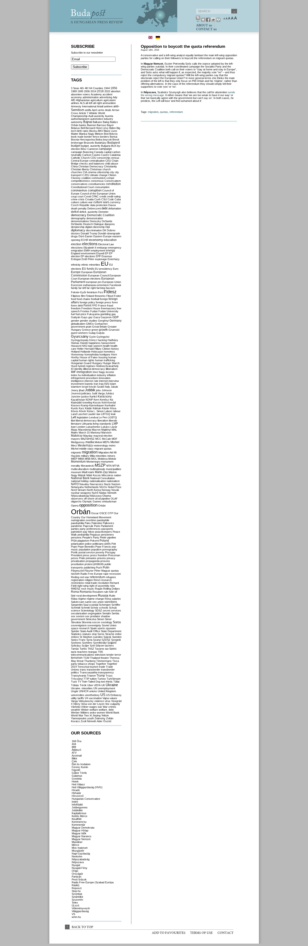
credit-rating (114, 196)
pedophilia (83, 534)
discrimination (94, 230)
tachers (109, 645)
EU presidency (103, 268)
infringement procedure (84, 378)
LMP (115, 423)
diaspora (109, 224)
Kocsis (97, 402)
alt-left (88, 103)
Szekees (76, 642)
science (75, 610)
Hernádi (89, 348)
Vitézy (76, 703)
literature (76, 423)
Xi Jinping (95, 715)
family (74, 288)
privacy (111, 558)
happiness (95, 343)
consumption (102, 187)
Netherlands (91, 487)
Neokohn (77, 856)
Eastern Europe (102, 236)
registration (77, 580)
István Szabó (96, 386)
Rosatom (97, 591)
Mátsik (82, 475)
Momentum (78, 461)
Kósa (113, 408)
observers (77, 498)
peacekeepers (103, 531)
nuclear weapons (81, 492)
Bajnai (87, 122)
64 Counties (96, 88)
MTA (109, 465)
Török (83, 685)
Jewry (74, 390)
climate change (99, 175)
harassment (108, 343)
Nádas (103, 492)
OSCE (103, 513)
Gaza (96, 317)
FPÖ (94, 305)
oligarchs (76, 501)
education (110, 240)
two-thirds (107, 681)
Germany (115, 320)
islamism (76, 386)
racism (75, 573)
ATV (74, 752)
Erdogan (76, 259)
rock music (87, 588)
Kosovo (75, 405)
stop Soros (98, 634)
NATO (75, 484)
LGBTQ (112, 417)
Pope (74, 546)
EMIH (87, 250)
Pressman (114, 555)
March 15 (84, 432)
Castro (105, 154)
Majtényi (106, 429)
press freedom (98, 555)
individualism (89, 375)
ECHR (84, 239)
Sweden (117, 636)
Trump (100, 675)
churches (76, 172)
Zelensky (100, 718)
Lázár (113, 426)
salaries (116, 598)
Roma (75, 591)
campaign (105, 149)
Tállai (116, 681)
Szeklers (87, 642)
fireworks (100, 295)
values (113, 698)
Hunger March (111, 363)
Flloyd (109, 295)
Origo (75, 870)
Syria (89, 639)
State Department (111, 631)
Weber (85, 709)
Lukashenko (93, 426)
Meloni (98, 442)
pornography (109, 549)
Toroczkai (83, 666)
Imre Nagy (99, 372)
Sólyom (100, 645)
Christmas (96, 169)
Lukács (105, 426)
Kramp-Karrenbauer (92, 405)
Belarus (75, 128)
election (76, 244)
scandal (93, 604)
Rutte (112, 595)
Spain (93, 628)
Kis (111, 399)
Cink (74, 761)
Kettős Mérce (79, 816)
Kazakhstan (78, 399)
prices (74, 558)
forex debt (77, 305)
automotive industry (101, 118)
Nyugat (76, 865)
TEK (100, 651)
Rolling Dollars (111, 588)
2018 (100, 91)
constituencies (96, 184)
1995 (80, 91)
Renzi (97, 580)
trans (83, 669)
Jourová (76, 393)
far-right (91, 288)
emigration (77, 250)
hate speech (95, 345)
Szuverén (77, 899)
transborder (93, 669)
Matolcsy (77, 435)
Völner (85, 706)
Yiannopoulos (79, 718)
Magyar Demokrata (83, 827)
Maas (74, 429)
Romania (86, 591)
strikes (75, 636)
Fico (100, 292)
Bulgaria (105, 145)
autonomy (77, 122)
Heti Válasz (78, 784)
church (107, 169)
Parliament (107, 526)
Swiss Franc (78, 639)
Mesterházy (85, 445)
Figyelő (76, 770)
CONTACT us (206, 29)
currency (115, 202)
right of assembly (99, 585)
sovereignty (94, 625)
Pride (82, 558)
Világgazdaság (80, 911)
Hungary (97, 363)
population (84, 549)
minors (111, 455)
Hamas (75, 343)
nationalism (113, 481)
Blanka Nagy (86, 133)
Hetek (75, 781)
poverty (100, 552)
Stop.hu (76, 891)
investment (77, 383)
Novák (115, 489)
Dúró (81, 236)
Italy (107, 386)
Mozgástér (78, 850)
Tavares (99, 648)
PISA (74, 540)
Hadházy (113, 340)
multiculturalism (80, 469)
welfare (94, 709)
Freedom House (90, 308)
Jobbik (90, 390)
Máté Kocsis (93, 475)
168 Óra (76, 741)
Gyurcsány (80, 336)
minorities (101, 455)
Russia (103, 595)
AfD (73, 100)
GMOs (90, 323)
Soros (117, 622)
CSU (104, 199)
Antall (100, 106)
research (106, 580)
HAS (84, 345)
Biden (112, 128)
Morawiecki (87, 465)
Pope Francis (103, 546)
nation (117, 475)
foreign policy (87, 302)
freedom (76, 308)
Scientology (87, 610)
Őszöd (107, 721)
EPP (98, 256)
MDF (114, 438)
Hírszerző (77, 795)
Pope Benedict (86, 546)
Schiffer (115, 604)
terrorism (77, 657)
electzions (77, 247)
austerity (99, 116)
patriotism (76, 531)
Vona (84, 703)
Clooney (76, 178)
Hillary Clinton (102, 348)
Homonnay (77, 354)
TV (79, 681)
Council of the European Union (98, 193)
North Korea (94, 489)
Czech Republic (80, 205)
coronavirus (79, 190)
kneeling (87, 402)
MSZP (100, 465)
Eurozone (76, 285)
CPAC (95, 196)
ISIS (106, 383)
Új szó (75, 905)
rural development (86, 595)
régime (82, 598)
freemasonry (108, 308)
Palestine (96, 523)
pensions (76, 537)
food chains (83, 299)
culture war (86, 202)
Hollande (85, 351)
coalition (86, 178)
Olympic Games (91, 501)
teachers (82, 651)
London (81, 426)
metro (112, 445)
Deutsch (88, 224)
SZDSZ (106, 639)
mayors (75, 438)
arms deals (104, 110)
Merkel (114, 442)
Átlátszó (76, 749)
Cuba (118, 199)
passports (107, 528)
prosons (105, 561)
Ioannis (88, 383)
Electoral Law (106, 244)
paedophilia (77, 523)
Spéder (75, 631)
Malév (74, 432)
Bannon (91, 125)
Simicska (91, 619)
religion (89, 580)
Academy (96, 94)
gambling (105, 314)
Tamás (75, 648)
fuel (73, 314)
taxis (74, 651)
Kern (96, 399)
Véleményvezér (81, 908)
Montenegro (93, 461)
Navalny (84, 484)
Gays (84, 317)
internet (103, 380)
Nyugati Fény (79, 868)
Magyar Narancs (81, 836)
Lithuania (87, 423)
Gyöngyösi (102, 336)
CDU (93, 157)
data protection (99, 205)
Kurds (74, 408)
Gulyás (100, 332)
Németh (111, 492)
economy (96, 240)
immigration (84, 372)
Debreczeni (94, 208)
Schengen (105, 604)
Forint (87, 305)
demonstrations (80, 221)
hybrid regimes (86, 366)
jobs (98, 390)
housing (103, 357)
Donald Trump (89, 233)
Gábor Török (79, 772)
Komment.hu (79, 821)
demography (78, 218)
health (106, 345)
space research (80, 628)
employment (98, 250)
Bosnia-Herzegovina (83, 139)
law (98, 414)
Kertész (104, 399)
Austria (109, 116)
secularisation (79, 613)
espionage (101, 259)
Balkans (97, 122)
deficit (75, 211)
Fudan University (108, 311)
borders (104, 136)
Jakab (114, 386)
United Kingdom (107, 691)
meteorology (101, 445)
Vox (107, 703)
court (80, 196)
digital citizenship (95, 227)
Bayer (110, 125)
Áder (100, 721)
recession (115, 573)
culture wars (101, 202)
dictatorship (77, 227)
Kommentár (78, 824)
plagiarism (83, 540)
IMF (73, 372)
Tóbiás (75, 685)
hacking (102, 340)
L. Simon (99, 411)
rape (106, 573)
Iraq (101, 383)
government (78, 326)
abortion (115, 91)
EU (105, 264)
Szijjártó (111, 642)
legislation (82, 417)
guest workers (79, 332)
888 (74, 746)
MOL (94, 458)
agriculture (96, 100)
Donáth (102, 233)
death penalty (79, 208)
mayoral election (102, 435)
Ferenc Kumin (80, 767)
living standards (102, 423)
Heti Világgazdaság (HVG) (87, 787)
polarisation (77, 543)
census (115, 157)
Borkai (113, 136)
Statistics (76, 634)
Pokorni (94, 540)
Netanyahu (77, 487)
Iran (96, 383)
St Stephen (86, 636)
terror (118, 654)
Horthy (75, 357)
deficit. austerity (88, 211)
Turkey (101, 678)
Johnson (107, 390)
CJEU (85, 175)
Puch (99, 567)
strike (118, 634)
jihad (81, 390)
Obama (106, 495)
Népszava (96, 495)
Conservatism (112, 180)
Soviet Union (109, 625)
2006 (87, 91)
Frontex (85, 311)
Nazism (115, 484)
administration (91, 97)
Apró (94, 110)
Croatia (89, 199)
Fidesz (110, 291)
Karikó (93, 396)
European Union (111, 282)
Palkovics (108, 523)
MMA (81, 458)
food (73, 299)
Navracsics (96, 484)
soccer (96, 622)
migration (153, 111)
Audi (90, 116)
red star (84, 577)
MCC (98, 438)
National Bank (80, 478)
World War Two (80, 715)
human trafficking (105, 360)
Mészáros (107, 475)
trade (102, 666)
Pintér (103, 537)
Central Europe (80, 160)
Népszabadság (80, 495)
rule (106, 591)
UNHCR (84, 691)
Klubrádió (76, 402)
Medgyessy (78, 442)
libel (73, 420)
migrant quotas (103, 448)
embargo (102, 247)
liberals (113, 420)
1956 (113, 88)
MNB (87, 458)
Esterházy (114, 259)
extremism (102, 285)
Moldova (103, 458)
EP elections (88, 256)
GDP (115, 317)
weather (75, 709)
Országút (77, 873)
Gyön (92, 336)
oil (96, 498)
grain (88, 326)
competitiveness (80, 180)
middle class (86, 448)
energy (110, 250)
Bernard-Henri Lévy (97, 128)
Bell (83, 128)
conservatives (79, 184)
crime (74, 199)
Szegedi (116, 639)
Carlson (86, 154)
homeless (109, 351)
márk (91, 472)
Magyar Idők (79, 833)
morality (75, 465)
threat (80, 660)
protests (98, 564)
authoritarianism (80, 118)
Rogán (99, 588)
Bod (106, 133)
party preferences (90, 528)
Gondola (77, 778)
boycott (107, 139)
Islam (113, 383)
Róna (108, 598)
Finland (90, 295)
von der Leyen (96, 703)
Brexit (115, 139)
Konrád (111, 402)
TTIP (86, 678)
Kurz (81, 408)
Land (74, 414)
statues (86, 634)
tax (107, 648)
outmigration (78, 520)
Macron (96, 429)
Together (101, 663)
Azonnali (77, 755)
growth (103, 329)
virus (107, 701)
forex (115, 302)
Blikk (74, 758)
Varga (74, 701)
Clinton (112, 175)
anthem (108, 106)
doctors (75, 233)
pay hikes (88, 531)
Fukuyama (93, 314)
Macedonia (84, 429)
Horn (114, 354)
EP (106, 253)
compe (110, 178)
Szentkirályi (100, 642)
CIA (85, 172)
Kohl (104, 402)
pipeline (111, 537)
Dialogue (99, 224)
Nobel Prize (114, 487)
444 (74, 744)
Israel (85, 386)
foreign (104, 299)
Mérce (75, 844)
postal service (86, 552)
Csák (111, 199)
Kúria (90, 411)
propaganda (93, 561)
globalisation (78, 323)
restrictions (77, 582)
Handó (84, 343)
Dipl (107, 227)
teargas (92, 651)
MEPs (106, 442)
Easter (89, 236)
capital (107, 152)
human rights (86, 360)
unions (93, 691)
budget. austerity (90, 145)
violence (99, 701)
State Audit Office (90, 631)
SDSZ (98, 610)
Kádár (88, 408)
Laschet (82, 414)
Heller (80, 348)
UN (95, 688)
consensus (97, 180)
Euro (115, 268)
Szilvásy (76, 645)
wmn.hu (76, 916)
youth (90, 718)
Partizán (76, 876)
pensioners (107, 534)
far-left (82, 288)
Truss (109, 675)
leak (113, 414)
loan (73, 426)
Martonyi (95, 432)
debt (105, 208)
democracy (78, 215)
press (86, 555)
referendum (176, 111)
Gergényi (103, 320)
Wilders (84, 712)
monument (107, 461)
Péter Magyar (102, 570)
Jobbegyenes (80, 807)
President (76, 555)
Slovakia (76, 622)
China (74, 166)
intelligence (77, 380)
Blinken (99, 133)
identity (78, 368)
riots (112, 585)
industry (101, 375)
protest (88, 564)
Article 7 (83, 113)
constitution (113, 184)
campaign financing (82, 152)
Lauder (92, 414)
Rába (74, 598)
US (102, 695)
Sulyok (107, 636)
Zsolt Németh (88, 721)
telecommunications (82, 654)
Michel (74, 448)
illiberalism (111, 368)
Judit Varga (98, 393)
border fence (91, 136)
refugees (111, 577)
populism (96, 549)
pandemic (76, 526)
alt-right (97, 103)
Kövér (82, 411)
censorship (103, 157)
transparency (106, 672)
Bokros (113, 133)
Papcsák (88, 526)
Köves (74, 411)
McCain (106, 438)
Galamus (77, 775)
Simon (100, 619)
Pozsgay (110, 552)
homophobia (91, 354)
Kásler (105, 408)
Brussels (89, 142)
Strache (109, 634)
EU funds (88, 268)
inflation (111, 375)
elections (89, 244)
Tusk (74, 681)
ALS (82, 103)
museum (76, 472)
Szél (92, 645)
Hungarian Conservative (86, 798)
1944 (107, 88)
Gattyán (75, 317)
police (88, 543)
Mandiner (77, 842)
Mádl (84, 472)
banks (82, 125)
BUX (113, 145)
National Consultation (102, 478)
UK (103, 685)
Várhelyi (75, 706)
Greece (86, 329)
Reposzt (77, 888)
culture (75, 202)
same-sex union (94, 601)
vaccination (95, 698)
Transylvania (78, 675)
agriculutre (109, 100)
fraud (110, 305)
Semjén (106, 613)
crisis (81, 199)
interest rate (91, 380)
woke (93, 712)
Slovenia (86, 622)
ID (72, 368)
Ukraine (112, 685)
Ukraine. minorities (82, 688)
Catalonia (115, 154)
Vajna (106, 698)
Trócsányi (77, 678)
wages (93, 706)
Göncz (93, 340)
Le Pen (103, 417)
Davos (112, 205)
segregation (95, 613)
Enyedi (100, 253)
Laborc (108, 411)
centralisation (97, 160)
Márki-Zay (101, 472)
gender (75, 320)
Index (75, 801)
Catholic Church (80, 157)
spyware (111, 628)
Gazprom (106, 317)
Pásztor (89, 570)
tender (110, 654)
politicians (98, 543)
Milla (92, 455)
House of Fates (89, 357)
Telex (75, 902)
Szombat (77, 893)
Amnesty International (83, 106)
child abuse (111, 163)
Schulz (113, 607)
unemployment (106, 688)
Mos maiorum (80, 847)
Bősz (84, 148)
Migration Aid (105, 452)
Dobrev (111, 230)
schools (103, 607)
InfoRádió (77, 804)
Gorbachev (101, 323)
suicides (98, 636)
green (94, 329)
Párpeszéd (77, 570)
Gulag (92, 332)
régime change (95, 598)
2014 (93, 91)
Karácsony (105, 396)
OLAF (114, 498)
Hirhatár (76, 793)
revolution (103, 582)
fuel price (81, 314)
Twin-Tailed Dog (91, 681)
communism (98, 178)
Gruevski (114, 329)
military (85, 455)
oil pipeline (104, 498)
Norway (106, 489)
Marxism (106, 432)
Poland (104, 540)
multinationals (97, 469)
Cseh (97, 199)
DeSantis (107, 221)
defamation (114, 208)
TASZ (91, 648)
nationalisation (98, 481)
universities (77, 695)
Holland (75, 351)
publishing (89, 567)
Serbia (115, 613)
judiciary (86, 393)
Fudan (94, 311)
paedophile (103, 520)
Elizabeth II (89, 247)
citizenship (103, 172)
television (100, 654)
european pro (94, 282)
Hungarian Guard (81, 363)
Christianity (110, 166)
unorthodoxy (92, 695)
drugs (74, 236)
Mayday (88, 435)
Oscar (95, 513)
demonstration (94, 218)
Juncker (76, 396)
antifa (88, 110)
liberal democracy (86, 420)
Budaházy (101, 142)
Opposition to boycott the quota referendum (183, 46)
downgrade (113, 233)
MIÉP (74, 458)
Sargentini (77, 604)
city (112, 172)
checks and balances (91, 163)
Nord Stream (78, 489)
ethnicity (76, 264)
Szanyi (97, 639)
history (115, 348)
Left (73, 417)
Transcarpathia (88, 672)
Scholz (94, 607)
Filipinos (75, 295)
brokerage (77, 142)
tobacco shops (86, 663)
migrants (76, 452)
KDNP (89, 399)
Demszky (95, 221)
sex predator (92, 616)
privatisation (78, 561)
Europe (76, 272)
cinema (92, 172)
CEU (108, 160)
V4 (86, 698)
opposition (88, 505)
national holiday (80, 481)
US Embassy (114, 695)
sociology (106, 622)
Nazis (107, 484)
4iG (82, 88)
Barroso (101, 125)
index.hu (76, 375)
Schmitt (85, 607)
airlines (75, 103)
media (89, 442)
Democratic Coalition (101, 215)
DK (104, 230)
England (75, 253)
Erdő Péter (88, 259)
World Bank (112, 712)
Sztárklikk (77, 896)
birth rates (83, 130)
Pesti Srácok (79, 879)
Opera (74, 505)
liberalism (102, 420)
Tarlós (83, 648)
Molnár (112, 458)
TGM (86, 657)
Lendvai (93, 417)
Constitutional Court (82, 187)
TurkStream (114, 678)
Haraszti (76, 345)
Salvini (74, 601)
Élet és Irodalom (81, 764)
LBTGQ (105, 414)
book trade (77, 136)
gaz (90, 317)
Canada (98, 152)
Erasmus (107, 256)
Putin (106, 567)
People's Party (90, 537)
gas (113, 314)
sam (81, 601)
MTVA (115, 465)
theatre (105, 657)
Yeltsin (105, 715)
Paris (97, 526)
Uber (90, 685)
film (83, 295)
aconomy (76, 97)
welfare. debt (106, 709)
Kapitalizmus (79, 813)
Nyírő (95, 492)
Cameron (92, 148)
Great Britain (99, 326)
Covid (87, 196)
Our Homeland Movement (96, 517)
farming (100, 288)
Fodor (117, 295)
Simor (108, 619)
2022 (107, 91)
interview (114, 380)
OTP (110, 513)
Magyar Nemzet (81, 839)
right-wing (83, 585)
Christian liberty (80, 169)
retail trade (91, 582)
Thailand (95, 657)
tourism (94, 666)
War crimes (109, 706)
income (110, 372)
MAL (114, 429)
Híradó (76, 790)
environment (88, 253)
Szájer (85, 645)
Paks (88, 523)
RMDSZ (75, 588)
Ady (115, 97)
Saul (85, 604)
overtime (91, 520)
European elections (89, 278)
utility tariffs (77, 698)
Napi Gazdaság (81, 853)
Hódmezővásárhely (107, 366)
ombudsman (109, 501)
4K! (87, 88)
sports (101, 628)
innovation (104, 378)
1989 (74, 91)
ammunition (109, 103)
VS (73, 914)
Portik (74, 552)
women (101, 712)
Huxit (74, 366)
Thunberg (90, 660)
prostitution (77, 564)
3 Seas (75, 88)
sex (73, 616)
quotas (164, 111)
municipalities (113, 469)
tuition (93, 678)
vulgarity (115, 703)
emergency (114, 247)
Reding (75, 577)
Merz (74, 445)
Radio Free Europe (91, 573)
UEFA (97, 685)
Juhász (109, 393)
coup (74, 196)
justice (85, 396)
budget (75, 145)
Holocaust (97, 351)
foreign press (103, 302)
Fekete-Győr (78, 292)
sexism (80, 616)
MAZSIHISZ (88, 438)
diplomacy (78, 230)
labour (117, 411)
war (100, 706)
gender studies (88, 320)
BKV (100, 130)
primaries (91, 558)
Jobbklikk (77, 810)
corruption (95, 190)
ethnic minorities (90, 264)
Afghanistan (83, 100)
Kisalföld (76, 819)
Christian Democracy (90, 166)
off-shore (89, 498)
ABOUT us (204, 25)
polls (107, 543)
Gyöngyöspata (79, 340)
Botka (99, 139)
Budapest (113, 142)
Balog (106, 122)
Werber (75, 712)
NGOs (103, 487)
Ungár (74, 691)
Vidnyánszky (86, 701)
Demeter (103, 211)
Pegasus (95, 534)
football (95, 299)
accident (107, 94)
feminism (92, 292)
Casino (96, 154)
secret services (112, 610)
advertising (105, 97)
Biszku (93, 130)
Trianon (91, 675)
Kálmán (97, 408)
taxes (112, 648)
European (87, 272)
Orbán (102, 505)
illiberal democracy (94, 368)
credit (102, 196)
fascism (110, 288)
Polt (113, 543)
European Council (98, 275)
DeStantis (76, 224)
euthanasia (89, 285)
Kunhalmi (110, 405)
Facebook (115, 285)
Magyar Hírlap (80, 830)
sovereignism (79, 625)
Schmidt (75, 607)
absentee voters (80, 94)
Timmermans (104, 660)
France (102, 305)
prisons (101, 558)
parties (75, 528)
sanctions (110, 601)
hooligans (104, 354)
